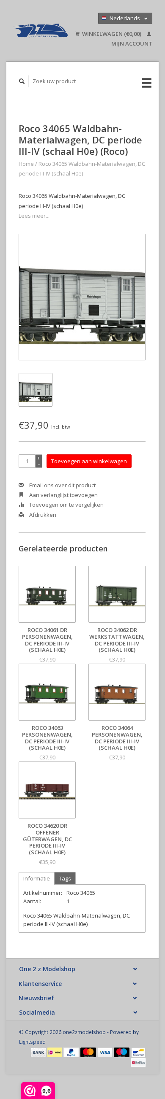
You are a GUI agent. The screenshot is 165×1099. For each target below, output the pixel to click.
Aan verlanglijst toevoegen (63, 495)
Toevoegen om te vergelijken (66, 504)
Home (26, 163)
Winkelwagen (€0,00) (112, 34)
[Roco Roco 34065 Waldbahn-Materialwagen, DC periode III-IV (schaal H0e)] (82, 297)
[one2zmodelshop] (40, 31)
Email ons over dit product (62, 485)
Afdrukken (42, 514)
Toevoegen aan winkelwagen (89, 461)
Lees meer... (34, 215)
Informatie (36, 878)
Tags (65, 878)
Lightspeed (32, 1041)
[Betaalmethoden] (38, 1052)
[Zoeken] (22, 81)
